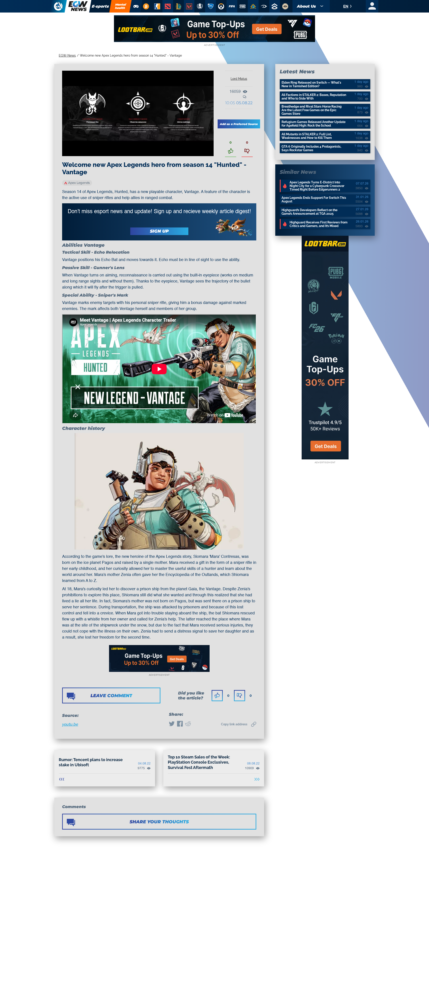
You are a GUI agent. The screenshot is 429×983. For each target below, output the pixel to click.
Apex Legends (79, 183)
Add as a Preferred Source (239, 124)
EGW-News (67, 55)
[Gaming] (136, 6)
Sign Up (159, 231)
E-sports (100, 6)
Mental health (120, 6)
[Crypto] (146, 6)
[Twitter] (172, 724)
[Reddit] (188, 724)
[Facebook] (180, 724)
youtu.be (70, 724)
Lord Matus (239, 79)
